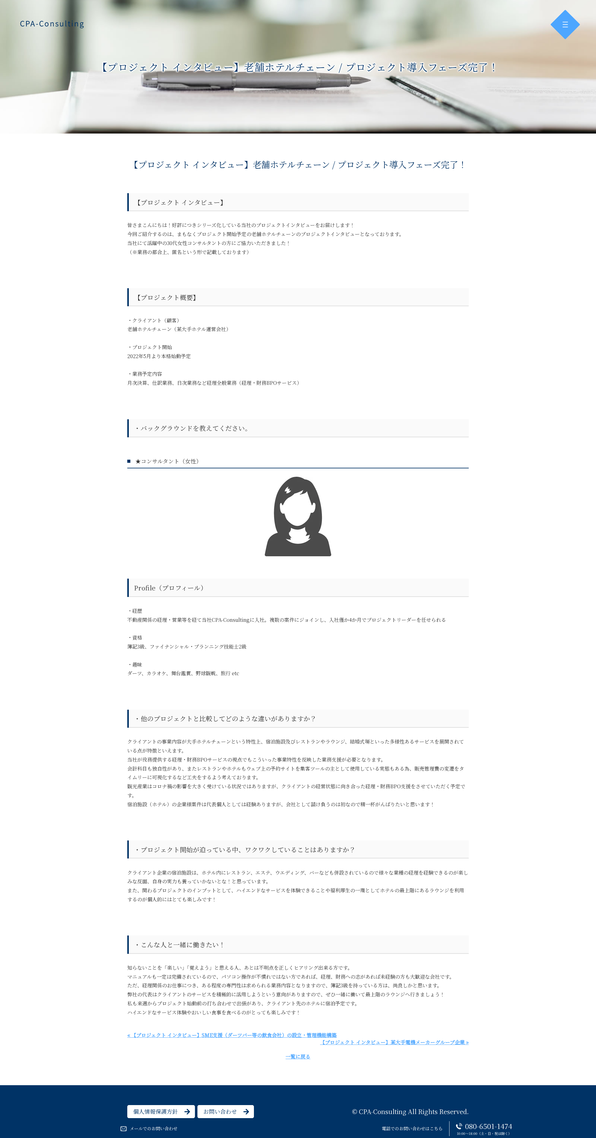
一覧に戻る (298, 1056)
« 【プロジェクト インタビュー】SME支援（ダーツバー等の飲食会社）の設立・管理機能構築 (231, 1035)
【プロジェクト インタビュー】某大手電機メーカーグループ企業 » (394, 1042)
